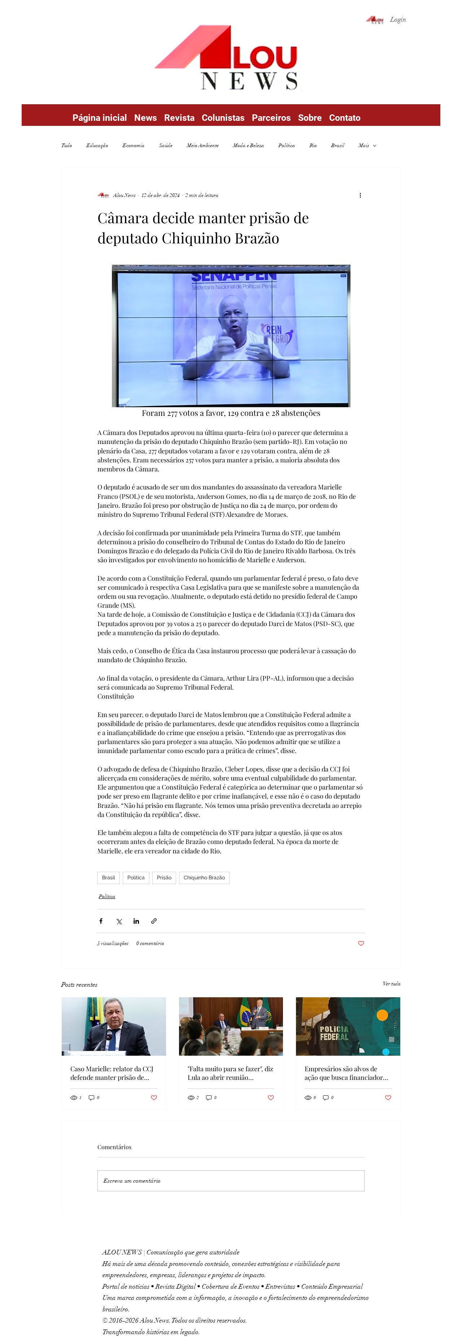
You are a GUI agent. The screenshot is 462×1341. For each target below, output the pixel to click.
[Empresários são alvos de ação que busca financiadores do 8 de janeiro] (348, 1026)
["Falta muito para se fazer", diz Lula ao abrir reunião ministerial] (231, 1026)
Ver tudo (392, 984)
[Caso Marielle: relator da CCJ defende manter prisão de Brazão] (114, 1026)
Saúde (166, 145)
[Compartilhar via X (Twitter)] (118, 921)
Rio (313, 145)
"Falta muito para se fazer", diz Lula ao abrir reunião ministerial (230, 1073)
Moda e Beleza (248, 145)
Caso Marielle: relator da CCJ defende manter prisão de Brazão (111, 1073)
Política (287, 145)
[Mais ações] (360, 195)
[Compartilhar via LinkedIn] (136, 921)
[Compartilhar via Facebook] (100, 921)
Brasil (337, 145)
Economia (134, 145)
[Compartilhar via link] (154, 921)
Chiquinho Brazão (204, 877)
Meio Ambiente (203, 145)
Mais (364, 145)
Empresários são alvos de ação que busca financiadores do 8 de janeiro (347, 1073)
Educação (97, 145)
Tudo (66, 145)
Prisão (164, 877)
